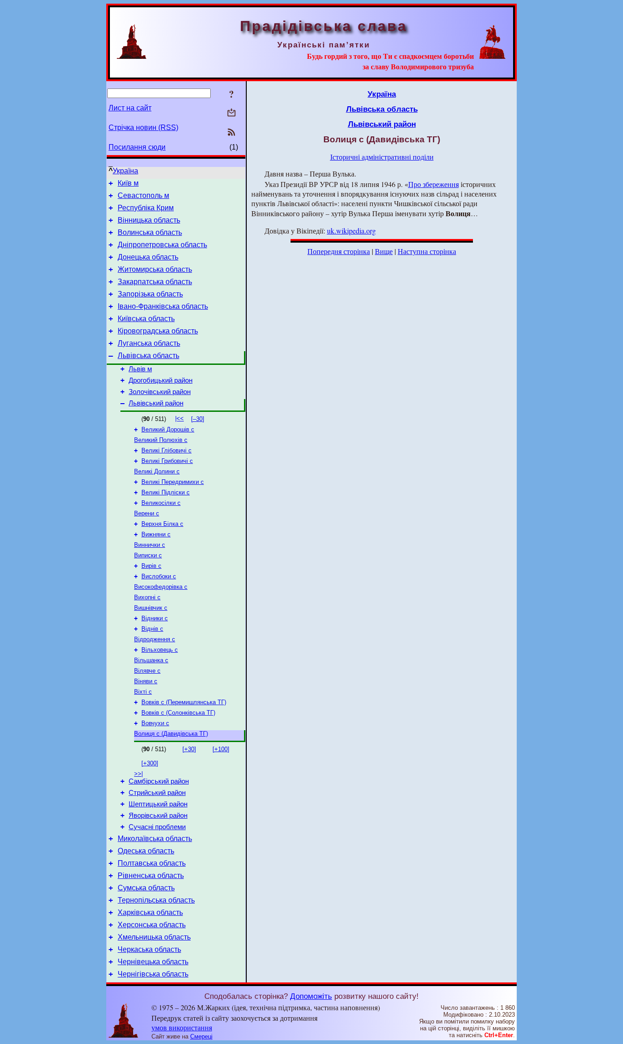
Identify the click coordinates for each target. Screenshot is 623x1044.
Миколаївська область (155, 838)
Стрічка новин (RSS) (143, 127)
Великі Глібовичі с (166, 450)
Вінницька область (149, 220)
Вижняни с (156, 534)
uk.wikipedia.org (351, 230)
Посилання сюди (137, 147)
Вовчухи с (155, 723)
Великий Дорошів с (167, 429)
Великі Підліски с (165, 492)
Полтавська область (152, 863)
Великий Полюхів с (160, 439)
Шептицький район (158, 804)
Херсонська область (152, 925)
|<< (179, 418)
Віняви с (145, 681)
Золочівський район (160, 391)
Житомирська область (155, 269)
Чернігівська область (153, 974)
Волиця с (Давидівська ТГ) (171, 733)
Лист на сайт (130, 108)
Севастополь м (143, 195)
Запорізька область (150, 294)
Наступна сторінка (427, 251)
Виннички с (149, 544)
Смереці (201, 1036)
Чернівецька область (153, 962)
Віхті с (143, 691)
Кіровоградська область (158, 331)
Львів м (140, 369)
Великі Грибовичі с (167, 460)
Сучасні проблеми (157, 827)
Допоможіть (311, 996)
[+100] (221, 749)
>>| (138, 773)
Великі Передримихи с (172, 481)
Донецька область (148, 257)
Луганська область (149, 343)
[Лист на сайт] (231, 113)
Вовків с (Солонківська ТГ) (178, 712)
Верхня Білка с (162, 523)
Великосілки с (161, 502)
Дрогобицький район (160, 380)
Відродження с (154, 639)
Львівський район (156, 403)
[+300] (149, 763)
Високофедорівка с (160, 586)
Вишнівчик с (150, 607)
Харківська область (150, 912)
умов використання (181, 1027)
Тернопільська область (156, 900)
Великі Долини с (157, 471)
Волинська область (150, 232)
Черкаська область (149, 949)
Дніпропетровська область (162, 245)
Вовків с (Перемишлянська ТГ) (183, 702)
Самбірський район (159, 781)
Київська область (146, 318)
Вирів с (151, 565)
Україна (125, 171)
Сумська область (146, 888)
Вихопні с (147, 597)
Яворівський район (158, 815)
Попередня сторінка (338, 251)
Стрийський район (157, 792)
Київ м (128, 183)
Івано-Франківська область (163, 306)
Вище (384, 251)
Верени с (146, 513)
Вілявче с (147, 670)
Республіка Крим (146, 208)
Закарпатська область (155, 282)
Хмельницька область (154, 937)
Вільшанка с (151, 660)
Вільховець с (159, 649)
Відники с (154, 618)
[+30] (189, 749)
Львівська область (148, 355)
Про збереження (433, 184)
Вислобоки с (158, 576)
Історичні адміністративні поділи (382, 156)
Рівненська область (151, 875)
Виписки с (148, 555)
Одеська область (146, 851)
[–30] (197, 419)
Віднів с (152, 628)
